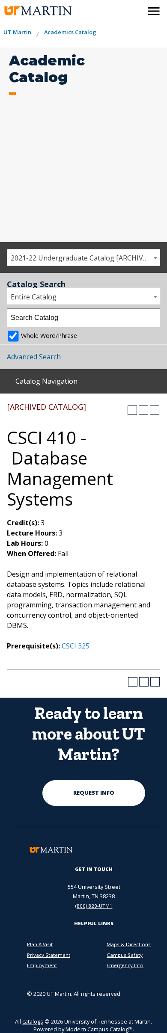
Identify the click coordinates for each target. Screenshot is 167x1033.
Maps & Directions (129, 944)
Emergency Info (125, 965)
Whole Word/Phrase (49, 336)
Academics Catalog (70, 32)
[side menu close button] (153, 11)
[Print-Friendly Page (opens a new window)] (143, 410)
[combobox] (83, 257)
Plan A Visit (40, 944)
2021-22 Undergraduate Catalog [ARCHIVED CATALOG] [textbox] (85, 258)
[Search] (151, 317)
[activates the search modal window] (135, 9)
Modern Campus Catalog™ (99, 1029)
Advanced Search (34, 356)
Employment (42, 965)
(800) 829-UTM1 (94, 906)
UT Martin (17, 32)
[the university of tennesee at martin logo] (33, 11)
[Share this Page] (132, 410)
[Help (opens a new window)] (154, 410)
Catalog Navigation (46, 381)
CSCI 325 (75, 646)
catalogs (32, 1021)
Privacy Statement (48, 955)
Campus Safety (125, 955)
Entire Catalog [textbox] (34, 297)
